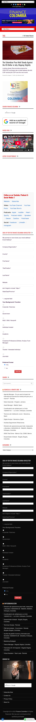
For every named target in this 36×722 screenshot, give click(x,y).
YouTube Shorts (15, 208)
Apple (14, 212)
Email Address (7, 240)
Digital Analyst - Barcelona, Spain (14, 419)
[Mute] (28, 150)
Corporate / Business (9, 307)
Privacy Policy (8, 699)
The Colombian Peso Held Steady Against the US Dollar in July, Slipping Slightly (17, 63)
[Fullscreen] (31, 150)
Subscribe (15, 201)
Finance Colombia (21, 711)
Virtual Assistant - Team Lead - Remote (15, 653)
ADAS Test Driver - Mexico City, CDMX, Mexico (18, 433)
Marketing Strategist (10, 641)
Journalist (5, 356)
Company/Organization (10, 247)
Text (7, 368)
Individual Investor (8, 327)
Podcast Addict (16, 215)
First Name (6, 261)
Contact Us (7, 695)
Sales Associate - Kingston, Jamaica (14, 402)
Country (5, 254)
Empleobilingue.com (10, 603)
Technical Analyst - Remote (12, 625)
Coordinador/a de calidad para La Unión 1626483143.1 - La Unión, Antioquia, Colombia (18, 410)
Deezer (8, 218)
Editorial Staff (20, 75)
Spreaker (27, 215)
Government (6, 314)
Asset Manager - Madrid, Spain (13, 405)
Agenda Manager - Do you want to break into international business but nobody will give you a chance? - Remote (18, 396)
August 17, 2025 (11, 75)
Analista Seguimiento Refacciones (14, 423)
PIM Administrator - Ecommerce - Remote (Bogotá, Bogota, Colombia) (16, 629)
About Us (6, 702)
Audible (21, 212)
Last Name (6, 275)
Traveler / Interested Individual (11, 349)
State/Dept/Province (9, 291)
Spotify (6, 215)
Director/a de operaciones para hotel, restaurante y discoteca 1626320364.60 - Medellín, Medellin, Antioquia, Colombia (18, 428)
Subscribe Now (8, 692)
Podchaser (25, 218)
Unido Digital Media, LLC (18, 6)
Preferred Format (8, 362)
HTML (7, 364)
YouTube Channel (15, 205)
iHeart (28, 212)
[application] (18, 143)
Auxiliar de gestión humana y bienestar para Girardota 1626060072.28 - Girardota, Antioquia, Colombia (18, 636)
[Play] (5, 150)
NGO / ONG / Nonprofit (9, 320)
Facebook (13, 222)
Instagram (7, 225)
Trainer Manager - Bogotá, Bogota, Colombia (17, 644)
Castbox (16, 218)
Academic (5, 334)
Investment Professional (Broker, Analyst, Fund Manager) (16, 342)
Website (6, 201)
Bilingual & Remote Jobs (11, 390)
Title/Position (7, 268)
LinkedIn (22, 222)
